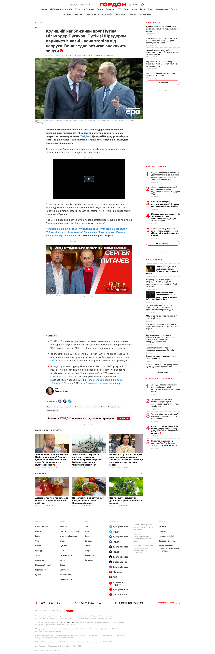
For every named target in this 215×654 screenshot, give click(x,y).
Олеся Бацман (120, 562)
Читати (124, 418)
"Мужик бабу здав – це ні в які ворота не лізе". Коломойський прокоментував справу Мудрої (160, 307)
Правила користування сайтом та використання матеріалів (143, 527)
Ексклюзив (129, 9)
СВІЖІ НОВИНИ (154, 260)
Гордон (38, 22)
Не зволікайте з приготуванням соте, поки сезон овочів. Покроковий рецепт (88, 500)
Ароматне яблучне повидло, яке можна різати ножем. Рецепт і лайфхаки (51, 500)
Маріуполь (89, 555)
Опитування (162, 9)
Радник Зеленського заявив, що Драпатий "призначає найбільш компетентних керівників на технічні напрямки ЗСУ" (165, 175)
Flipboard (117, 572)
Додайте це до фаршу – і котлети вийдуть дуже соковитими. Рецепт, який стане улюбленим (165, 402)
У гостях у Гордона (84, 9)
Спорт (38, 546)
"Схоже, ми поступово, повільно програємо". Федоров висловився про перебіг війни (165, 204)
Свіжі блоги (153, 22)
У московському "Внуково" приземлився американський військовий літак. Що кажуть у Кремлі (165, 231)
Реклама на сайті (166, 536)
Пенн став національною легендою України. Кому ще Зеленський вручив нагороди (164, 443)
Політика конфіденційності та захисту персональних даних (142, 537)
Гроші (37, 536)
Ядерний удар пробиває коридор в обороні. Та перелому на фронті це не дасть (162, 52)
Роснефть (78, 407)
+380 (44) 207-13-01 (50, 602)
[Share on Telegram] (70, 401)
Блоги (100, 9)
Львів (87, 531)
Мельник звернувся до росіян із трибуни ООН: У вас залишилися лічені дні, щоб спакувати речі (165, 217)
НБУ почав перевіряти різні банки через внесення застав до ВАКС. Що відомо (162, 326)
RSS (115, 577)
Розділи (63, 522)
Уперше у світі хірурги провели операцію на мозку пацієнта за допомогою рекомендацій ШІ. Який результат (161, 282)
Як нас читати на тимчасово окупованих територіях (168, 548)
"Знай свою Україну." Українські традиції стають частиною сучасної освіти (162, 63)
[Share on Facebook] (59, 401)
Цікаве (38, 574)
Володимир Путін (99, 407)
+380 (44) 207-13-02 (90, 602)
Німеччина (58, 407)
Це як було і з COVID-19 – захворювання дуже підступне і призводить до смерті (163, 40)
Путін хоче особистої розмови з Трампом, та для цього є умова (162, 28)
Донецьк (88, 541)
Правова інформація (167, 541)
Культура (39, 550)
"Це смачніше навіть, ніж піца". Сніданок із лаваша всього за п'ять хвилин (164, 416)
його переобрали (95, 383)
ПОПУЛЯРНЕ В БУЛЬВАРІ (159, 379)
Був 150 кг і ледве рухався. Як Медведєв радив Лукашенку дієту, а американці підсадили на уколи (164, 429)
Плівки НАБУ (145, 14)
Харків (87, 546)
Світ (45, 22)
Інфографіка (40, 570)
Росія (49, 407)
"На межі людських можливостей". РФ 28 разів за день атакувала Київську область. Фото (161, 295)
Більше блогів (163, 83)
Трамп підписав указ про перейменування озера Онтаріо (160, 349)
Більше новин (163, 372)
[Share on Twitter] (65, 401)
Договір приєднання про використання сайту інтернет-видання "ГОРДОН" (143, 549)
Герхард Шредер (114, 407)
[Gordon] (113, 5)
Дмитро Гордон (121, 526)
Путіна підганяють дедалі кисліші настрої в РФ (160, 74)
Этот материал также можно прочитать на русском (91, 55)
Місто (87, 522)
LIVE (119, 9)
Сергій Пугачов (52, 410)
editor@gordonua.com (131, 602)
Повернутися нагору (166, 603)
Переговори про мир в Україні (99, 14)
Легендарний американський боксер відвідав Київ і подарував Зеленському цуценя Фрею (165, 190)
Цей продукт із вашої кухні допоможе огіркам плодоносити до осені (126, 500)
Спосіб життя (41, 560)
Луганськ (89, 560)
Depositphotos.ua (66, 622)
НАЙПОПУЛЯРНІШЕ (156, 166)
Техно (38, 555)
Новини (43, 9)
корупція (68, 407)
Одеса (87, 536)
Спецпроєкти (66, 579)
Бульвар (110, 9)
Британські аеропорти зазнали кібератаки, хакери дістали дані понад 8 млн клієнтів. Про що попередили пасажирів (160, 338)
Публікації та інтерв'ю (61, 9)
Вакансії (162, 526)
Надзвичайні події (43, 565)
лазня (87, 407)
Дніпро (88, 550)
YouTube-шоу (66, 574)
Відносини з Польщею (126, 14)
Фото (142, 9)
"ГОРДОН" (85, 136)
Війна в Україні (41, 526)
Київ (86, 526)
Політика (125, 467)
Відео (150, 9)
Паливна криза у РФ (73, 14)
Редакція (162, 531)
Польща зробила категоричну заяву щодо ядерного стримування (162, 365)
